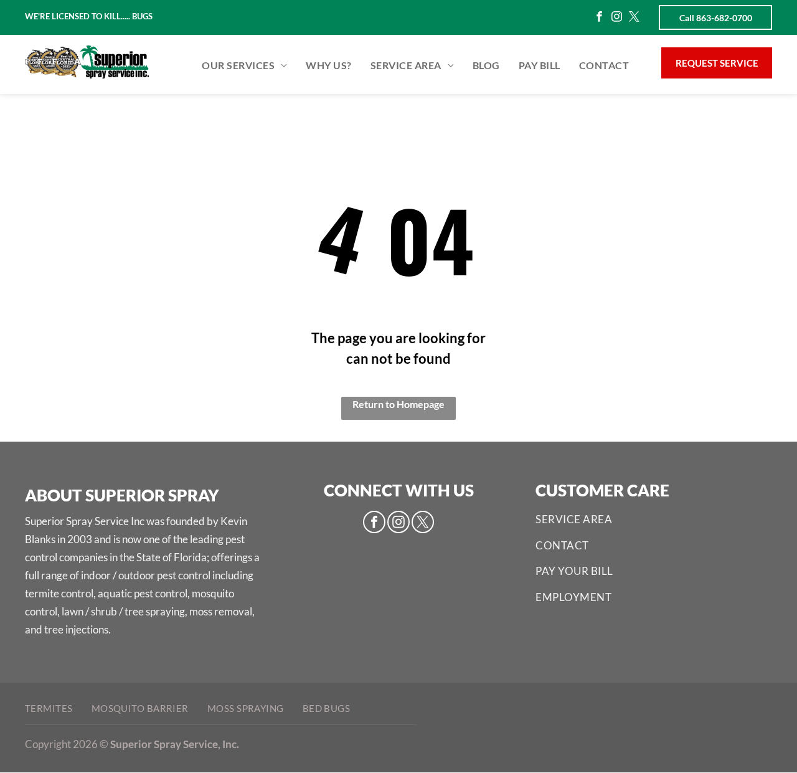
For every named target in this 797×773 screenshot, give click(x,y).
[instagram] (617, 18)
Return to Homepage (398, 404)
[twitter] (634, 18)
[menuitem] (244, 66)
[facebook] (599, 18)
